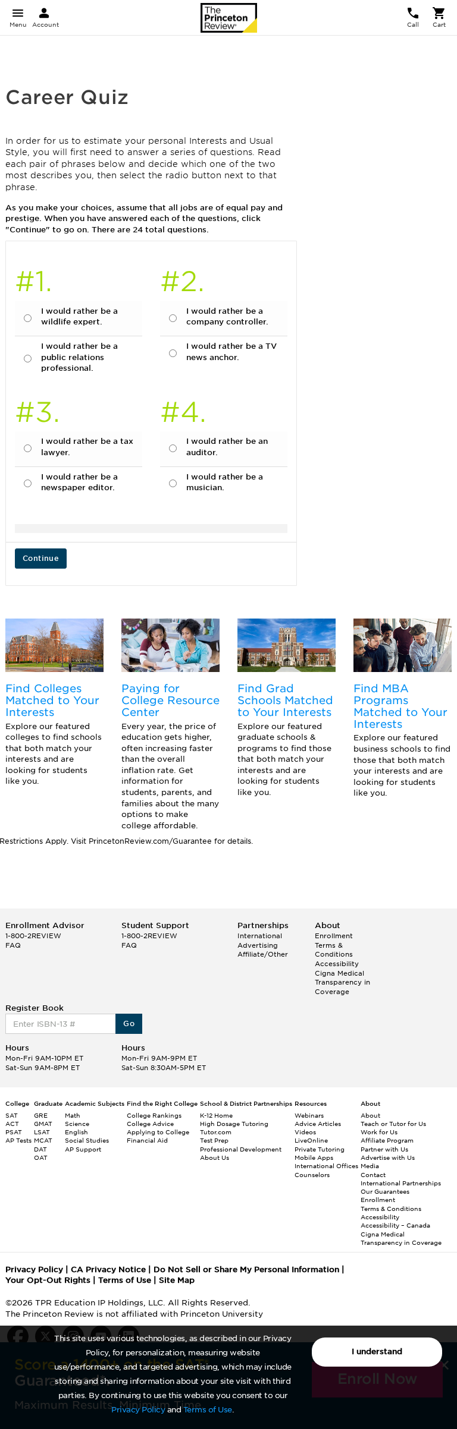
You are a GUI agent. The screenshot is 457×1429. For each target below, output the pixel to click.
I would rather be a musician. (224, 482)
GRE (41, 1115)
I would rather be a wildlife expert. (79, 317)
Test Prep (214, 1140)
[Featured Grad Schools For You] (286, 645)
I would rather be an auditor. (227, 447)
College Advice (150, 1123)
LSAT (42, 1131)
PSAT (13, 1131)
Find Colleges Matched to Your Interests (52, 700)
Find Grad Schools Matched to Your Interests (285, 700)
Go (128, 1023)
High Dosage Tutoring (234, 1123)
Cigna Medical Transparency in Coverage (342, 982)
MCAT (43, 1140)
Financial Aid (147, 1140)
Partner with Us (384, 1149)
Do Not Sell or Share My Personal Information (246, 1269)
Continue (41, 558)
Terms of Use (207, 1409)
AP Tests (18, 1140)
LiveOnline (311, 1140)
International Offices (326, 1165)
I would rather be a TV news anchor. (231, 352)
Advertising (257, 945)
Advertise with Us (388, 1157)
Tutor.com (215, 1131)
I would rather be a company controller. (227, 317)
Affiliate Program (387, 1140)
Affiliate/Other (262, 954)
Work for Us (379, 1131)
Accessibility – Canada (395, 1225)
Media (370, 1165)
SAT (11, 1115)
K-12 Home (216, 1115)
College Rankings (154, 1115)
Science (77, 1123)
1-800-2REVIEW (33, 936)
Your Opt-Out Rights (47, 1280)
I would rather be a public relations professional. (79, 357)
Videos (305, 1131)
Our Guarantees (385, 1191)
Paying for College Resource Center (170, 700)
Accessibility (337, 964)
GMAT (43, 1123)
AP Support (83, 1149)
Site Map (177, 1280)
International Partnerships (401, 1183)
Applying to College (158, 1131)
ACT (12, 1123)
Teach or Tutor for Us (393, 1123)
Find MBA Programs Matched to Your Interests (400, 706)
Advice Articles (318, 1123)
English (76, 1131)
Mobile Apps (314, 1157)
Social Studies (87, 1140)
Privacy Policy (138, 1409)
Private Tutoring (320, 1149)
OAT (41, 1157)
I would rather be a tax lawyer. (87, 447)
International (259, 936)
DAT (40, 1149)
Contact (373, 1174)
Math (72, 1115)
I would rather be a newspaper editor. (79, 482)
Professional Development (240, 1149)
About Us (214, 1157)
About (370, 1115)
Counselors (312, 1174)
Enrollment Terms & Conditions (334, 945)
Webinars (309, 1115)
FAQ (13, 945)
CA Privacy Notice (108, 1269)
